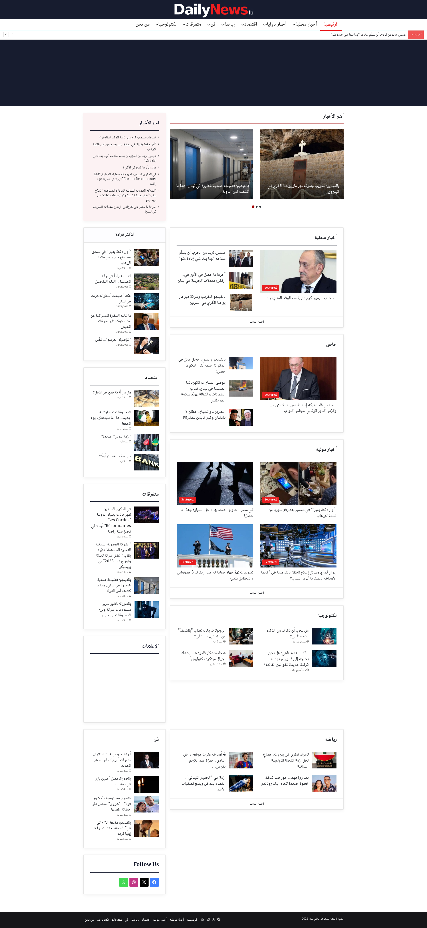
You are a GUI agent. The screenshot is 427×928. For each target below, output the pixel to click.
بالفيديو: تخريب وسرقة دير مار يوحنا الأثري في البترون (303, 189)
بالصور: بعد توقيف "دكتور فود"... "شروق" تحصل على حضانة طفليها (111, 804)
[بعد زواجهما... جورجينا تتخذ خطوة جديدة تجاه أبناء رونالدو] (324, 783)
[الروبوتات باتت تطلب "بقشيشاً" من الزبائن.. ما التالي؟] (241, 636)
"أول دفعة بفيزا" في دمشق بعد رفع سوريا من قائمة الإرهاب (124, 147)
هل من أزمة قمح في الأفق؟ (139, 168)
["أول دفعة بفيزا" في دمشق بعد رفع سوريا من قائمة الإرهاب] (146, 257)
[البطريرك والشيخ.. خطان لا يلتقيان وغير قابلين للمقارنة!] (241, 417)
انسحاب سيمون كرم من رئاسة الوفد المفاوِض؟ (127, 138)
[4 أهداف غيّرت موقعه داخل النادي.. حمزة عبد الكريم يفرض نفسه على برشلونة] (241, 760)
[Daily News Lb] (214, 10)
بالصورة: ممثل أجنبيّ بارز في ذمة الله (113, 781)
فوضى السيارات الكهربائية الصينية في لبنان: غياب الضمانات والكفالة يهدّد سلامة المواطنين (203, 391)
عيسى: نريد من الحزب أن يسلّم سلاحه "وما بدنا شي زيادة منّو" (368, 35)
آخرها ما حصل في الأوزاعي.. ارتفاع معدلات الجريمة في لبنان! (124, 209)
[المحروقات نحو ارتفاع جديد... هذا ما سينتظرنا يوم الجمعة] (146, 418)
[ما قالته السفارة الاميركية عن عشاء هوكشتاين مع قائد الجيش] (146, 321)
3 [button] (253, 206)
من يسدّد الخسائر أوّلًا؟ (115, 456)
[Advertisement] (213, 73)
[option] (302, 164)
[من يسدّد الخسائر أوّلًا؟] (146, 462)
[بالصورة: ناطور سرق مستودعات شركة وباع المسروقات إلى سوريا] (146, 609)
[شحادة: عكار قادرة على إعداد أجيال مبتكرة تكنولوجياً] (241, 658)
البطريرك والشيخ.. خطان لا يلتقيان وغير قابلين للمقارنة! (204, 414)
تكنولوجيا (167, 24)
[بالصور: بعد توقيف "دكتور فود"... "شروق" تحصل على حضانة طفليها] (146, 804)
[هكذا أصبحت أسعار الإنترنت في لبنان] (146, 301)
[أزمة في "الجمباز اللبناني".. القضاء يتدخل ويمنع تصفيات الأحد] (241, 783)
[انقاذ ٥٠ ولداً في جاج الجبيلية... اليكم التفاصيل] (146, 282)
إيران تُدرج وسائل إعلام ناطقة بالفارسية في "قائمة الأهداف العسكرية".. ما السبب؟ (298, 575)
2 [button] (257, 207)
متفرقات (193, 24)
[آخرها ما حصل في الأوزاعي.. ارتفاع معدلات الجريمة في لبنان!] (241, 280)
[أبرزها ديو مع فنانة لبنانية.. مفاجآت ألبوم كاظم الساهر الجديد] (146, 760)
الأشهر (124, 235)
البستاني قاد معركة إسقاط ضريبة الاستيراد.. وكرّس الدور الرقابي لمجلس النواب (303, 408)
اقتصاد (250, 24)
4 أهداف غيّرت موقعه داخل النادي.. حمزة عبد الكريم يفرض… (204, 760)
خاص (331, 344)
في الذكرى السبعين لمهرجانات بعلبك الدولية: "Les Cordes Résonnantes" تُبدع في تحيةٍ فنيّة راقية (125, 179)
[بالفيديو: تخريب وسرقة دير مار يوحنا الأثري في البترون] (302, 164)
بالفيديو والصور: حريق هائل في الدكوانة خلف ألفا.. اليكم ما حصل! (202, 365)
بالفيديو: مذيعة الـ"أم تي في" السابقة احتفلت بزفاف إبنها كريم (112, 828)
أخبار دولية (276, 24)
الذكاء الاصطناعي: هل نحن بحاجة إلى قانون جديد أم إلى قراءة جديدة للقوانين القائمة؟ (286, 659)
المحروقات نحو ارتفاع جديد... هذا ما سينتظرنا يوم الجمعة (111, 418)
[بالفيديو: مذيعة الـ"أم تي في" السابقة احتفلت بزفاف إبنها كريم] (146, 828)
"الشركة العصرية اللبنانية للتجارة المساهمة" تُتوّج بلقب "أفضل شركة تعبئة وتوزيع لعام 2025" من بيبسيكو (125, 195)
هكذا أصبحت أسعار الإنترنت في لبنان (111, 299)
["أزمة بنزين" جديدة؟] (146, 442)
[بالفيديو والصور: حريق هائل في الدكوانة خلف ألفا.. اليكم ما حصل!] (241, 363)
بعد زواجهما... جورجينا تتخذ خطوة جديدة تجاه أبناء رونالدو (285, 780)
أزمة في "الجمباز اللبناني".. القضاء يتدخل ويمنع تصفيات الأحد (203, 783)
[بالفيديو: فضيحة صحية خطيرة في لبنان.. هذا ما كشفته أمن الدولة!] (211, 164)
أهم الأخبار (333, 116)
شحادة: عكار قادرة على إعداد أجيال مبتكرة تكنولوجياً (203, 656)
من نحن (142, 24)
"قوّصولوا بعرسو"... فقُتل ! (112, 339)
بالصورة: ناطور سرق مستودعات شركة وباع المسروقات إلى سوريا (115, 609)
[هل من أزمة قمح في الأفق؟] (146, 398)
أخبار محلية (306, 24)
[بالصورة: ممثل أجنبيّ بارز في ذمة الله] (146, 784)
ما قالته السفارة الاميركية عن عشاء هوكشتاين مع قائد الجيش (111, 321)
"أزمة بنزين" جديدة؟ (116, 436)
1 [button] (260, 207)
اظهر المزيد (257, 322)
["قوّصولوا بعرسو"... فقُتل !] (146, 345)
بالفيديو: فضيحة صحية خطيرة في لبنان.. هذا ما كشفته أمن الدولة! (212, 189)
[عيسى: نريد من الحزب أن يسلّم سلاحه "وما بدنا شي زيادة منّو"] (241, 258)
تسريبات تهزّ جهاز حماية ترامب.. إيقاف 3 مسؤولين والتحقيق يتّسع (215, 575)
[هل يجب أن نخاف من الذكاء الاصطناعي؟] (324, 636)
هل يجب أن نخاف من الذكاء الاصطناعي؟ (288, 633)
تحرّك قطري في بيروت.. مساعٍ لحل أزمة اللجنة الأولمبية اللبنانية (286, 760)
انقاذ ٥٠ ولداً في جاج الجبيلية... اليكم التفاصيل (113, 279)
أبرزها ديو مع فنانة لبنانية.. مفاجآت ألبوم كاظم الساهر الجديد (112, 760)
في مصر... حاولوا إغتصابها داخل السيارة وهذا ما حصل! (217, 513)
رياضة (229, 24)
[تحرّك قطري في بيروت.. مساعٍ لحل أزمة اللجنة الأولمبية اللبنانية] (324, 760)
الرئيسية (330, 24)
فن (212, 24)
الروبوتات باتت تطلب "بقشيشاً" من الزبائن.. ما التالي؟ (202, 633)
